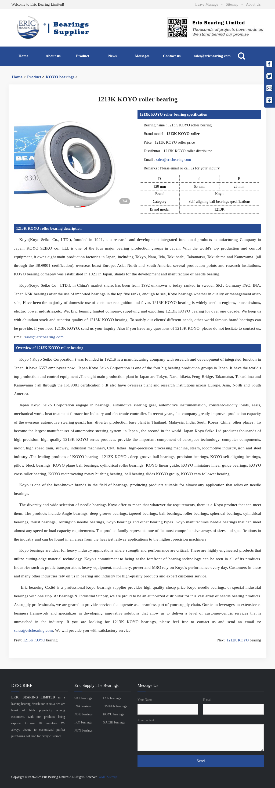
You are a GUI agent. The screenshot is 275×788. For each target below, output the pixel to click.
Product (82, 56)
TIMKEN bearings (115, 706)
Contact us (171, 56)
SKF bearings (83, 698)
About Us (253, 4)
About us (53, 56)
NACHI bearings (114, 722)
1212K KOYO (238, 640)
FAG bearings (112, 698)
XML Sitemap (108, 777)
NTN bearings (83, 730)
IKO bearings (83, 722)
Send (201, 761)
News (112, 56)
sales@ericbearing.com (212, 56)
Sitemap (232, 4)
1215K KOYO (34, 640)
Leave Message (206, 4)
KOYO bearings (60, 77)
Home (23, 56)
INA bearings (83, 706)
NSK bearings (83, 714)
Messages (142, 56)
